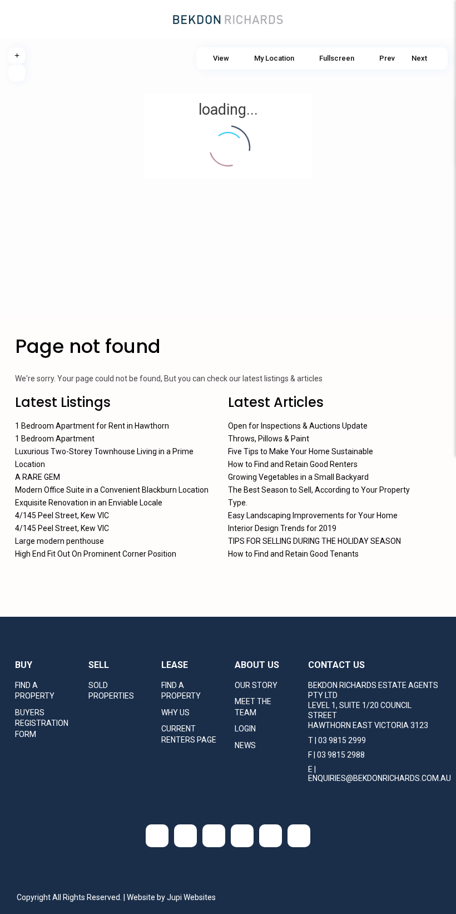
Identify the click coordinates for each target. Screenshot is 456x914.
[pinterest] (299, 835)
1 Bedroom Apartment (55, 438)
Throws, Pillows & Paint (268, 438)
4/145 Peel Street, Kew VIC (62, 515)
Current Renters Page (188, 734)
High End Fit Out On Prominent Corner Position (95, 553)
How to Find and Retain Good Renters (293, 464)
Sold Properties (111, 691)
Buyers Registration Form (41, 723)
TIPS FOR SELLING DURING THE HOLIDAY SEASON (314, 541)
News (245, 745)
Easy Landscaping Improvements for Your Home (313, 515)
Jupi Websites (191, 897)
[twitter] (185, 835)
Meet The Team (253, 707)
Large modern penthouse (59, 541)
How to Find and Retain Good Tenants (293, 553)
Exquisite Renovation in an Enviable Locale (88, 502)
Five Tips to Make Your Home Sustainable (300, 451)
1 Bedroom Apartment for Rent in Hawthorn (92, 425)
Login (245, 728)
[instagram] (270, 835)
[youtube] (242, 835)
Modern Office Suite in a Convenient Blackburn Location (112, 489)
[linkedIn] (213, 835)
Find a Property (34, 691)
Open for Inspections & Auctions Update (298, 425)
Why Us (175, 712)
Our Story (256, 685)
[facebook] (157, 835)
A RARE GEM (37, 477)
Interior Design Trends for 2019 (282, 528)
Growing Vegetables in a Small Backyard (298, 477)
